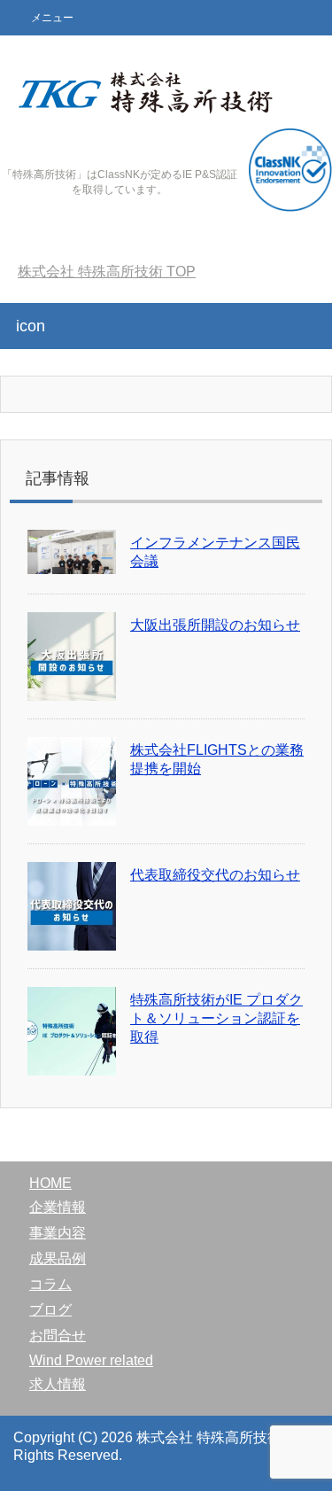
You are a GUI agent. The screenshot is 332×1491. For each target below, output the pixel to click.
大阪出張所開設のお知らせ (215, 625)
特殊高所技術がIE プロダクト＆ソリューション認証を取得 (216, 1018)
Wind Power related (91, 1360)
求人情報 (57, 1384)
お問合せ (57, 1335)
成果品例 (57, 1258)
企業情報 (57, 1207)
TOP (107, 271)
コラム (50, 1284)
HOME (50, 1183)
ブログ (50, 1309)
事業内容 (57, 1232)
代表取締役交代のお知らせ (215, 874)
